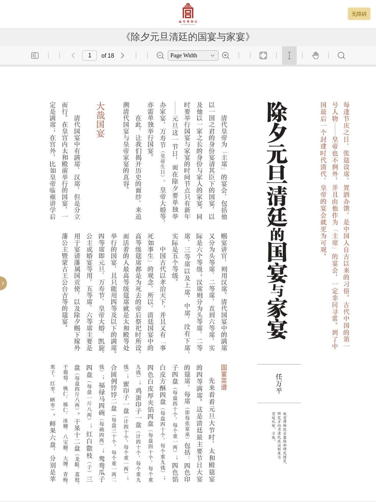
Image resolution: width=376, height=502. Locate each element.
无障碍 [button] (359, 14)
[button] (35, 55)
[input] (89, 55)
